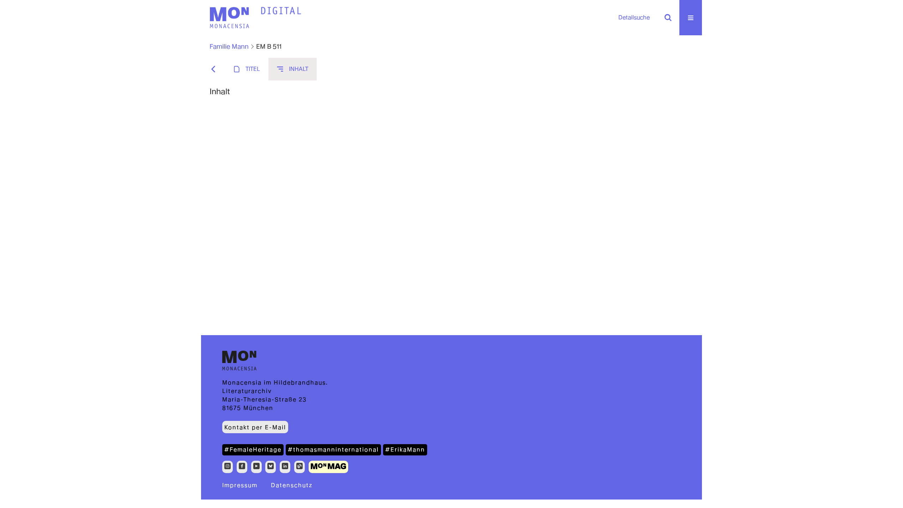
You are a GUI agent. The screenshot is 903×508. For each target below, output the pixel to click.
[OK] (668, 17)
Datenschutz (292, 485)
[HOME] (281, 11)
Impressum (239, 485)
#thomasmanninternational (333, 449)
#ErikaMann (405, 449)
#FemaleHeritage (252, 449)
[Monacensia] (229, 17)
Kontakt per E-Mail (255, 427)
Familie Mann (229, 46)
